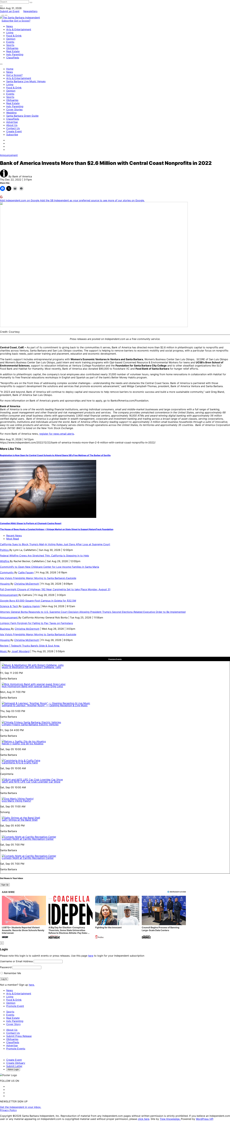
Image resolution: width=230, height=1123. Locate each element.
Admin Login (13, 1069)
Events (10, 41)
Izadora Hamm (31, 606)
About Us (11, 125)
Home (9, 68)
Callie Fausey (26, 572)
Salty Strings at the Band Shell (20, 819)
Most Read (12, 538)
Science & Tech (9, 606)
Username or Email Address (16, 961)
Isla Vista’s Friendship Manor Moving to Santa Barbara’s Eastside (38, 578)
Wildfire (5, 561)
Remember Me (12, 973)
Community (7, 572)
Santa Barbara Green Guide (22, 115)
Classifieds (12, 57)
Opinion (10, 38)
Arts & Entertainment (18, 29)
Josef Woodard (20, 651)
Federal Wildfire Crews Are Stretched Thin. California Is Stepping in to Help (44, 555)
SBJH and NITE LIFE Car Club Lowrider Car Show (31, 781)
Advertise (12, 122)
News (9, 26)
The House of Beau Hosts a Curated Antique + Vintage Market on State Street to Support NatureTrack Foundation (56, 529)
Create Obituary (15, 1063)
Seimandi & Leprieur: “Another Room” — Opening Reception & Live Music (45, 705)
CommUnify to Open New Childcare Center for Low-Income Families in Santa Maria (49, 566)
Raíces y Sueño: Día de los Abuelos (22, 743)
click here (143, 1118)
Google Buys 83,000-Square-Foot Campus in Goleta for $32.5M (38, 600)
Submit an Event (9, 11)
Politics (4, 549)
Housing (5, 583)
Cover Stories (14, 109)
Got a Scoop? (22, 20)
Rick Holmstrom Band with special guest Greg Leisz (32, 686)
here (90, 955)
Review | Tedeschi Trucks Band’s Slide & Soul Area (30, 645)
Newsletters (30, 11)
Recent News (14, 535)
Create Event (14, 131)
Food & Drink (14, 35)
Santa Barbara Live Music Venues (26, 81)
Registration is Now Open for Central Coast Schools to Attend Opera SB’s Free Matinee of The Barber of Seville (55, 455)
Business (5, 628)
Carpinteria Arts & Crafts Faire (20, 762)
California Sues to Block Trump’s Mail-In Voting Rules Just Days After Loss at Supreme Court (55, 544)
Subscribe (8, 20)
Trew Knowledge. (170, 1118)
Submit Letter (14, 1066)
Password (6, 967)
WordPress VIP (204, 1118)
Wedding (11, 112)
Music (4, 651)
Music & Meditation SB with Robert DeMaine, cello (31, 667)
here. (32, 984)
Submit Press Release (19, 1036)
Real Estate (13, 51)
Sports (10, 45)
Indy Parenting (14, 54)
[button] (24, 917)
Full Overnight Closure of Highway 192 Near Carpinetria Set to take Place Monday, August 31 (55, 589)
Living (9, 32)
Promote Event (15, 1006)
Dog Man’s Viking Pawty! (16, 800)
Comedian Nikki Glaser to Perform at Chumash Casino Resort (30, 523)
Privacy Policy (8, 1110)
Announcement (9, 155)
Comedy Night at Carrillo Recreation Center (28, 839)
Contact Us (13, 128)
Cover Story (13, 1024)
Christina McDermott (26, 583)
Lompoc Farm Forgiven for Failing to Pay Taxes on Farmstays (36, 623)
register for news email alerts (56, 433)
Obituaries (12, 48)
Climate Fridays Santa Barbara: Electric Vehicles (30, 724)
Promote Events (15, 1048)
